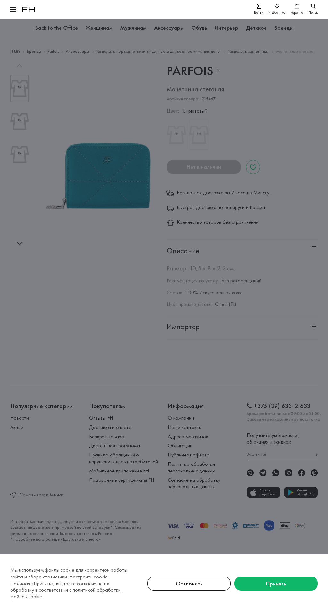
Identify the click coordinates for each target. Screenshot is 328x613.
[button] (13, 9)
